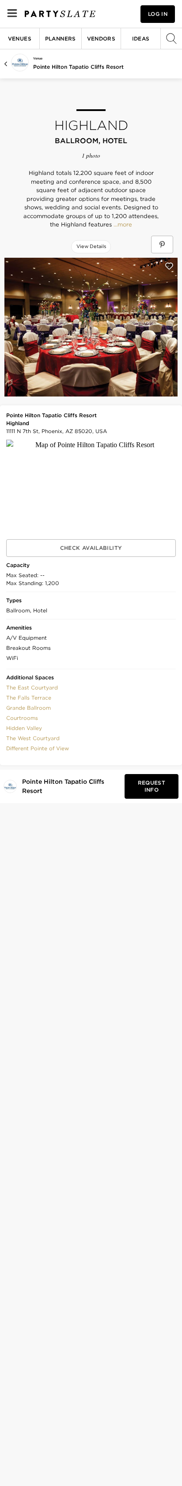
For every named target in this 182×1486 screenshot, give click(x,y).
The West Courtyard (33, 738)
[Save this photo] (169, 266)
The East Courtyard (32, 687)
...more (122, 225)
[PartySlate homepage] (60, 14)
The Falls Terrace (28, 697)
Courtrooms (22, 718)
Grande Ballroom (28, 707)
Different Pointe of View (37, 748)
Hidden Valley (24, 728)
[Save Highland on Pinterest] (162, 244)
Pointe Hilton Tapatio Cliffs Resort (78, 66)
